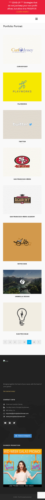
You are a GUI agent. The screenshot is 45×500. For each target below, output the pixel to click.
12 (34, 342)
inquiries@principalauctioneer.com (17, 414)
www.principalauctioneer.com (15, 417)
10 (24, 342)
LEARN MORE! (22, 11)
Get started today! (9, 391)
